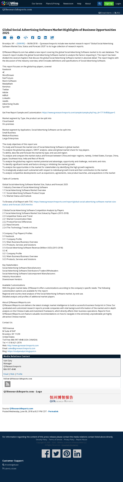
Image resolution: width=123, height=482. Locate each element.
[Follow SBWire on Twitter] (56, 458)
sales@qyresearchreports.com (21, 348)
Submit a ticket (10, 468)
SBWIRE (20, 43)
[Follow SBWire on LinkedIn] (77, 458)
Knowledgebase (11, 464)
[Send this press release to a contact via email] (5, 37)
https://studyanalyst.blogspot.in (21, 351)
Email (5, 374)
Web (12, 374)
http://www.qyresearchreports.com (23, 345)
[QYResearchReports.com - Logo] (61, 401)
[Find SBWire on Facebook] (46, 458)
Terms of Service (55, 439)
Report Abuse (81, 439)
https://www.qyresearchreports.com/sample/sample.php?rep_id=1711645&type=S (78, 112)
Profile (19, 374)
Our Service (37, 3)
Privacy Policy (69, 439)
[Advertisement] (61, 20)
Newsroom (68, 3)
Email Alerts (106, 13)
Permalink (53, 411)
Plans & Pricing (52, 3)
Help (79, 3)
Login (118, 3)
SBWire (9, 3)
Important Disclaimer (70, 445)
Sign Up (108, 3)
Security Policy (41, 439)
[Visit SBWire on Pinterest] (67, 458)
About (88, 3)
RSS (118, 13)
